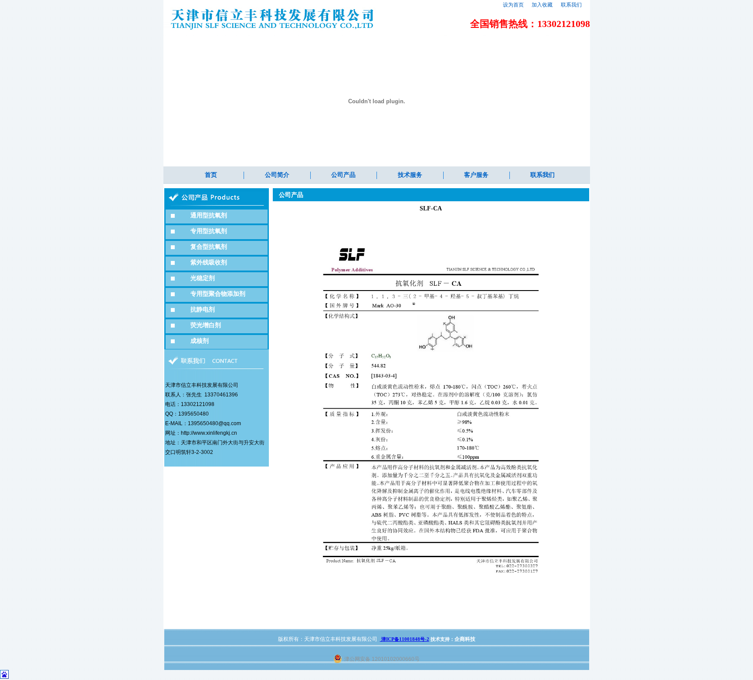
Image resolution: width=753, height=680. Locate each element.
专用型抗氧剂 (208, 231)
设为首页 (513, 5)
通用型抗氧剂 (208, 215)
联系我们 (571, 5)
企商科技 (465, 639)
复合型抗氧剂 (208, 247)
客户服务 (476, 175)
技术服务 (410, 175)
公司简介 (277, 175)
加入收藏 (542, 5)
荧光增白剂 (205, 325)
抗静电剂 (202, 309)
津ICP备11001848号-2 (404, 639)
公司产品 (343, 175)
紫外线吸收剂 (208, 262)
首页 (211, 175)
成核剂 (199, 341)
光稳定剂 (202, 278)
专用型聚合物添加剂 (217, 294)
